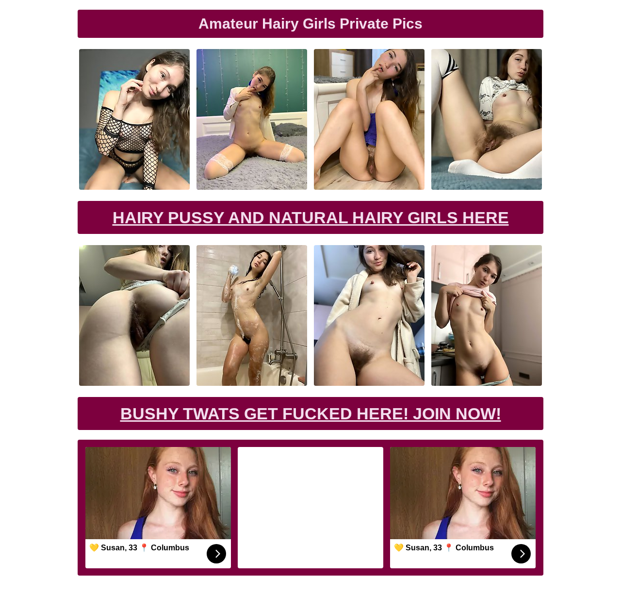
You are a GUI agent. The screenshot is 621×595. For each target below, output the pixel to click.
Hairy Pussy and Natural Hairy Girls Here (311, 217)
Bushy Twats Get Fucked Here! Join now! (310, 413)
